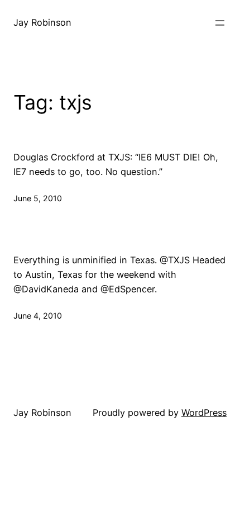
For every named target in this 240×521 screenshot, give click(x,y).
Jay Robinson (42, 22)
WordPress (204, 412)
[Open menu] (220, 23)
